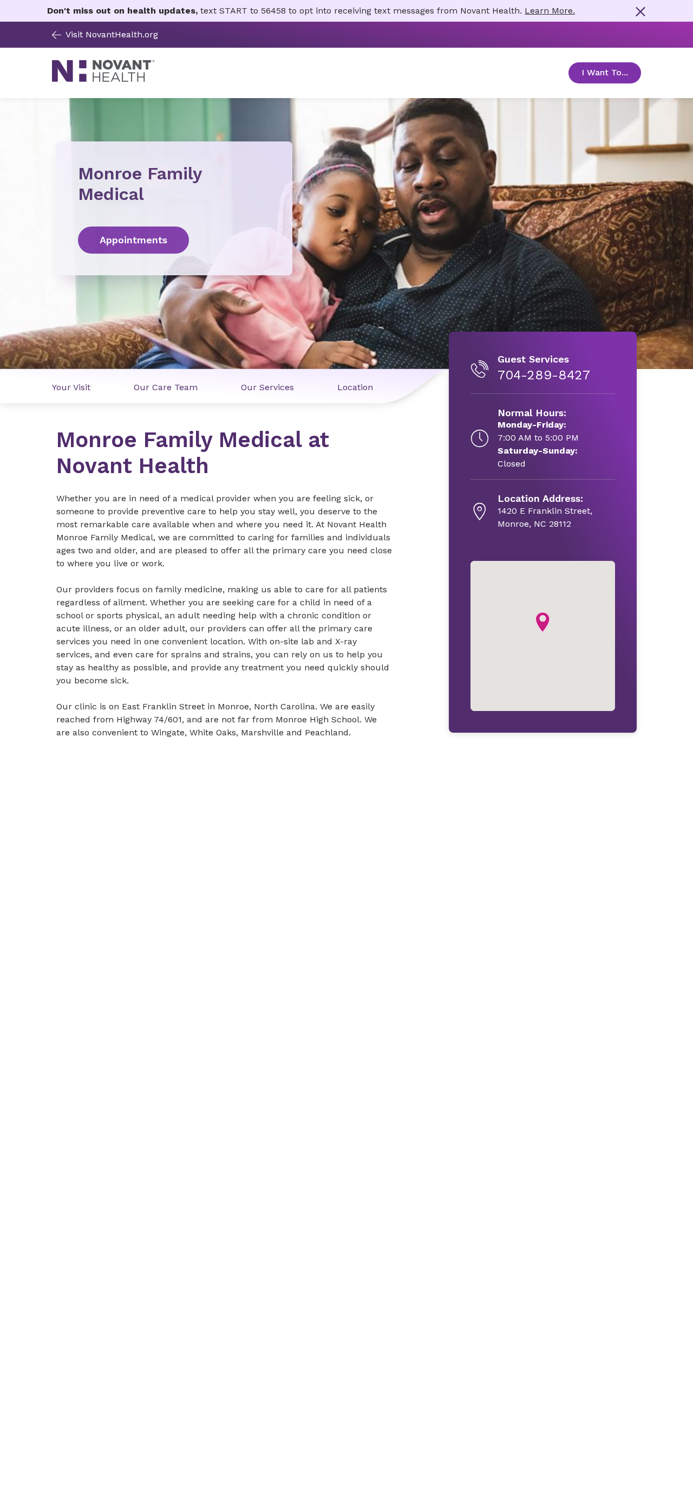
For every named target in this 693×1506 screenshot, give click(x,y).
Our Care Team (166, 387)
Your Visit (71, 387)
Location (355, 387)
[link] (174, 240)
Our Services (267, 387)
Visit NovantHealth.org (112, 34)
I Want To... (611, 72)
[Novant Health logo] (103, 79)
